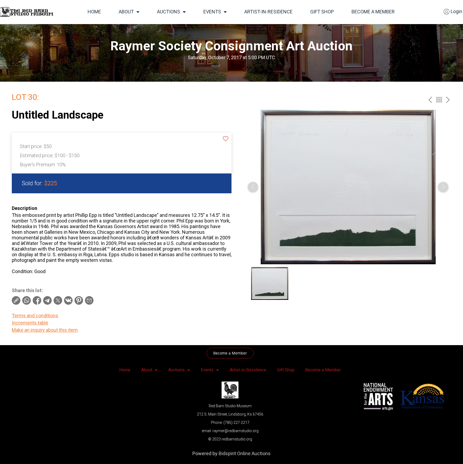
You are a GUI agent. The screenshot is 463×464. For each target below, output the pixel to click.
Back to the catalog (439, 99)
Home (94, 11)
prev (430, 99)
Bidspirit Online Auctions (245, 453)
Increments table (30, 323)
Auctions (168, 11)
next (448, 99)
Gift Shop (322, 11)
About (126, 11)
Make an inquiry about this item (45, 330)
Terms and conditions (35, 315)
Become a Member (373, 11)
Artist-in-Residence (268, 11)
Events (212, 11)
